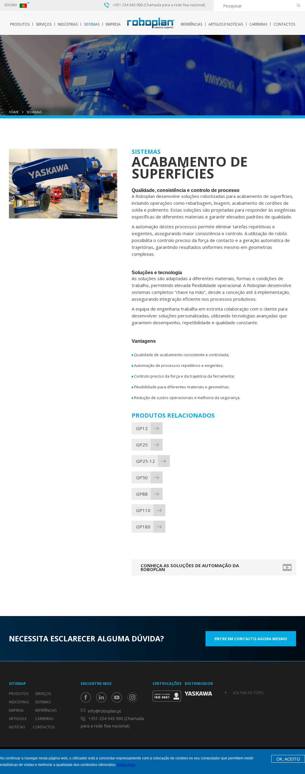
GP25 (142, 445)
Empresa (113, 24)
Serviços (44, 24)
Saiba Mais (126, 765)
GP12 (142, 428)
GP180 (143, 527)
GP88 (142, 494)
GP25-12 (145, 461)
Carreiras (258, 24)
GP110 (143, 510)
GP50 (142, 477)
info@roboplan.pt (104, 711)
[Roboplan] (151, 23)
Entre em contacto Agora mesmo (250, 638)
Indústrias (68, 24)
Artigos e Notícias (225, 24)
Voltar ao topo (248, 692)
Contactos (284, 24)
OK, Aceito (288, 759)
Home (14, 112)
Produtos (19, 24)
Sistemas (91, 24)
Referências (191, 24)
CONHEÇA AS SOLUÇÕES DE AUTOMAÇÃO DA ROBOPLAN (190, 567)
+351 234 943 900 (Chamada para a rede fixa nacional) (159, 5)
